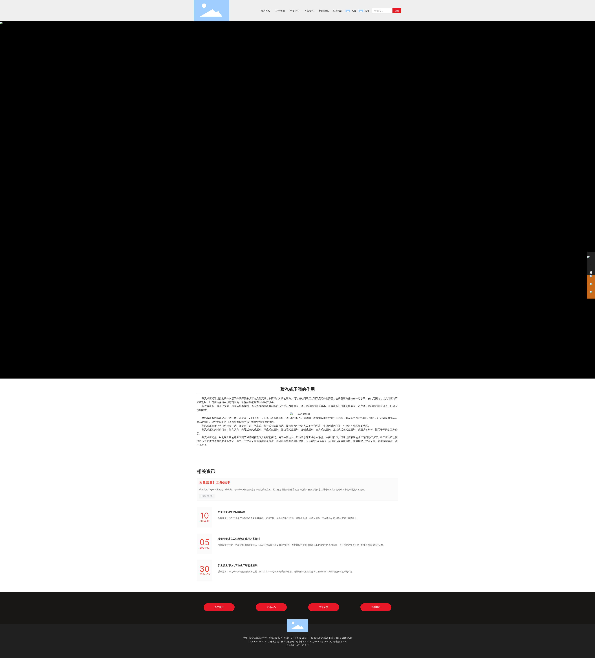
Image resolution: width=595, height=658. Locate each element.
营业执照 (337, 641)
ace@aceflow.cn (344, 637)
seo (345, 641)
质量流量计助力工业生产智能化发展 (238, 565)
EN (367, 10)
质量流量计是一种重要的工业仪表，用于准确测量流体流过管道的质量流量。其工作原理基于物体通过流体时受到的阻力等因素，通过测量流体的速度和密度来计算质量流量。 (282, 489)
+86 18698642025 (319, 637)
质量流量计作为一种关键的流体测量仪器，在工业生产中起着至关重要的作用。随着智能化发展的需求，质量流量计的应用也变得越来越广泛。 (286, 571)
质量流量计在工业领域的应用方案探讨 (239, 538)
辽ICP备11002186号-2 (297, 645)
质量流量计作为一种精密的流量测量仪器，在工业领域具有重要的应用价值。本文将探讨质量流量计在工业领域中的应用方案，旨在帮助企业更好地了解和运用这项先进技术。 (301, 544)
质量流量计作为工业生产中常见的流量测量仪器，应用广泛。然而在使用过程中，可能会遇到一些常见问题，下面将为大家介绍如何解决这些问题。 (288, 518)
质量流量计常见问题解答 (231, 512)
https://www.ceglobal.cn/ (319, 641)
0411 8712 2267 (299, 637)
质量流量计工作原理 (214, 483)
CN (354, 10)
